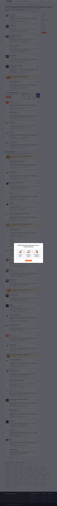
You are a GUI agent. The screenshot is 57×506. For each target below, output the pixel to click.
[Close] (42, 244)
